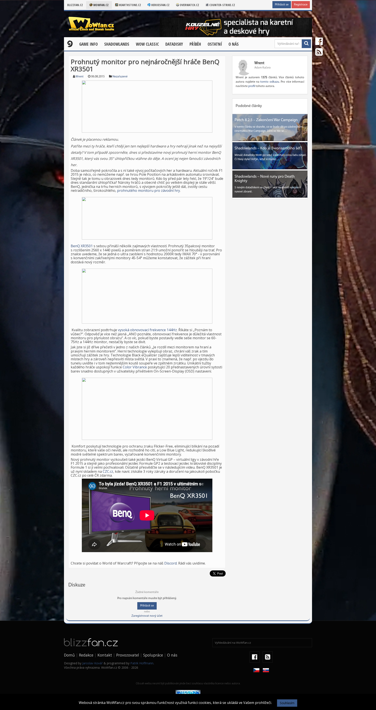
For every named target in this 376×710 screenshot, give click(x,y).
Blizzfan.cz (75, 5)
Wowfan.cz (100, 5)
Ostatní (215, 44)
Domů (69, 655)
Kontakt (104, 655)
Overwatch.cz (189, 5)
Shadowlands (116, 44)
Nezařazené (120, 76)
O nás (233, 44)
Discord (170, 563)
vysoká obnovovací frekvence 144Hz (147, 329)
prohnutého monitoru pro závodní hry (148, 190)
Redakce (86, 655)
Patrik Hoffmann (141, 663)
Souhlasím (287, 703)
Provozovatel (127, 655)
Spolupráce (153, 655)
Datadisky (174, 44)
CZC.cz (108, 471)
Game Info (88, 44)
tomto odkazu (269, 82)
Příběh (195, 44)
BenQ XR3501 (82, 246)
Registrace (300, 4)
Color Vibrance (135, 367)
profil (251, 86)
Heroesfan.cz (160, 5)
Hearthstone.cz (129, 5)
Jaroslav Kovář (92, 663)
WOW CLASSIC (147, 44)
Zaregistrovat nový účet (147, 616)
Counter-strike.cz (222, 5)
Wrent (80, 76)
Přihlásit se (282, 4)
